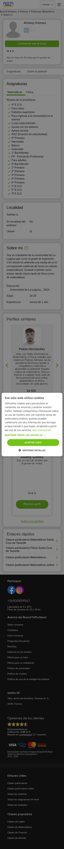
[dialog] (32, 424)
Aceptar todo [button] (33, 442)
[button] (32, 435)
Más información (41, 430)
